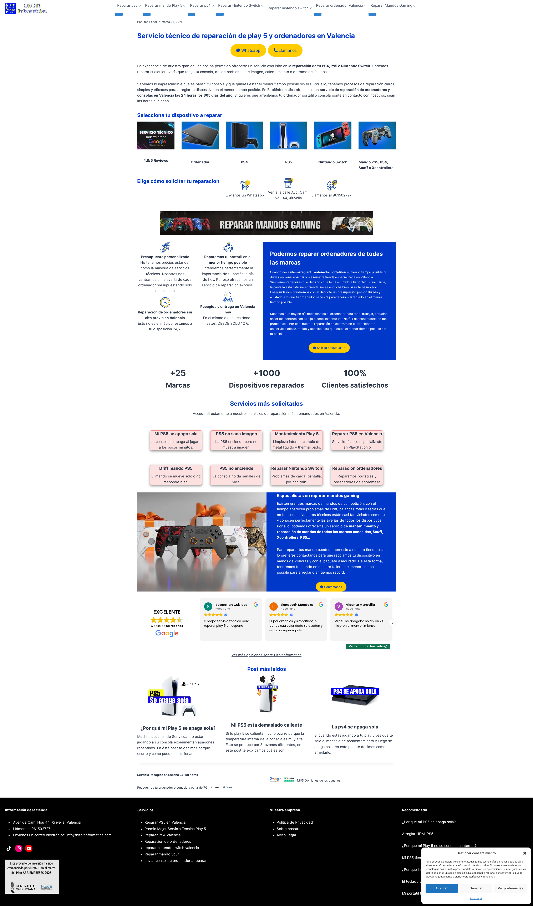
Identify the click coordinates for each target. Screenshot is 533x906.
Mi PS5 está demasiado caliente (266, 725)
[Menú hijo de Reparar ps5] (119, 14)
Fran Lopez (149, 22)
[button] (525, 853)
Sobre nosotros (289, 829)
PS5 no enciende (236, 468)
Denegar (476, 888)
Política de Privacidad (295, 822)
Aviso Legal (286, 835)
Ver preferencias (510, 888)
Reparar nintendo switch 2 (290, 8)
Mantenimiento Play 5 (297, 433)
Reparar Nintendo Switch (296, 468)
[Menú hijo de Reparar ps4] (191, 14)
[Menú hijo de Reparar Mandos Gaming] (372, 14)
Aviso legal (476, 898)
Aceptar (442, 888)
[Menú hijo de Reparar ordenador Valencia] (317, 14)
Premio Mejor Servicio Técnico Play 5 (175, 829)
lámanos (288, 50)
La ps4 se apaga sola (355, 727)
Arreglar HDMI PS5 (417, 834)
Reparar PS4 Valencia (162, 835)
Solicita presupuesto (330, 347)
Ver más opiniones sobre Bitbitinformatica (266, 655)
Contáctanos (332, 587)
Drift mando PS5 (176, 468)
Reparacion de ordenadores (167, 841)
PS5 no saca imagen (236, 433)
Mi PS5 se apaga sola (176, 433)
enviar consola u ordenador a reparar (175, 861)
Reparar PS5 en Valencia (357, 433)
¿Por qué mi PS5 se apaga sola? (429, 822)
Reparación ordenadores (357, 468)
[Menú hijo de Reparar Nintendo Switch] (220, 14)
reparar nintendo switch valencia (171, 848)
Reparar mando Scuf (161, 854)
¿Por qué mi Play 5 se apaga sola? (178, 728)
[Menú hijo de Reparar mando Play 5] (147, 14)
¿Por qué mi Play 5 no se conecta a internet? (439, 846)
